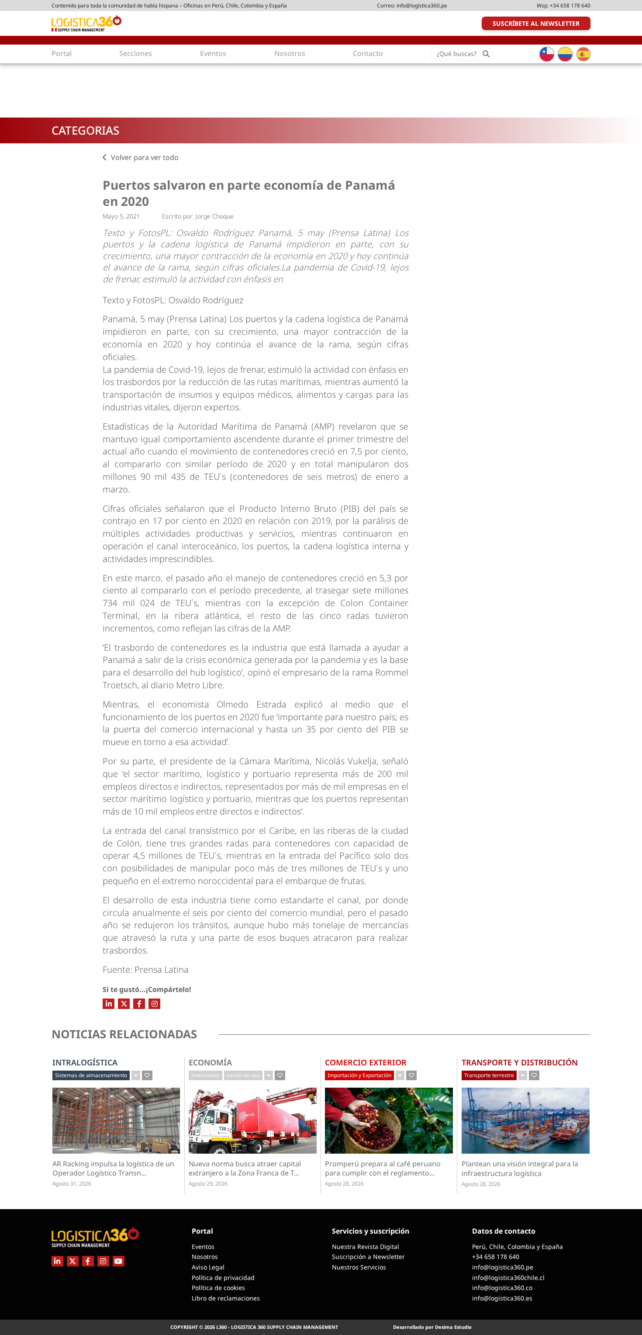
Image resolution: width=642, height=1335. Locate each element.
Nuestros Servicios (359, 1267)
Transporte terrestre (489, 1075)
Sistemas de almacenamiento (91, 1075)
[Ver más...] (135, 1075)
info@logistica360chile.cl (508, 1277)
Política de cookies (218, 1287)
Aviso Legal (208, 1267)
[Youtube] (118, 1261)
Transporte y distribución (520, 1062)
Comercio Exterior (366, 1062)
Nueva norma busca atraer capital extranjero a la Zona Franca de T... (245, 1168)
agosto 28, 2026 (344, 1183)
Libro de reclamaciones (226, 1298)
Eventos (203, 1246)
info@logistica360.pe (422, 5)
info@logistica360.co (502, 1287)
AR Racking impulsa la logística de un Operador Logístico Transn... (113, 1168)
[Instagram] (154, 1004)
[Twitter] (123, 1004)
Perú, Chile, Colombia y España (517, 1246)
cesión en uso (243, 1075)
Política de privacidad (223, 1277)
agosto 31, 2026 (71, 1183)
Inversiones (205, 1075)
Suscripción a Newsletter (368, 1256)
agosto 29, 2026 (208, 1183)
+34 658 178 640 (570, 5)
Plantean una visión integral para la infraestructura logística (520, 1168)
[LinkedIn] (108, 1004)
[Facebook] (139, 1004)
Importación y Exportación (359, 1075)
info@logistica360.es (502, 1298)
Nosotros (205, 1256)
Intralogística (84, 1062)
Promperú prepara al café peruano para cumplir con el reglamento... (383, 1168)
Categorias (85, 130)
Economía (210, 1062)
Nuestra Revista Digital (365, 1246)
